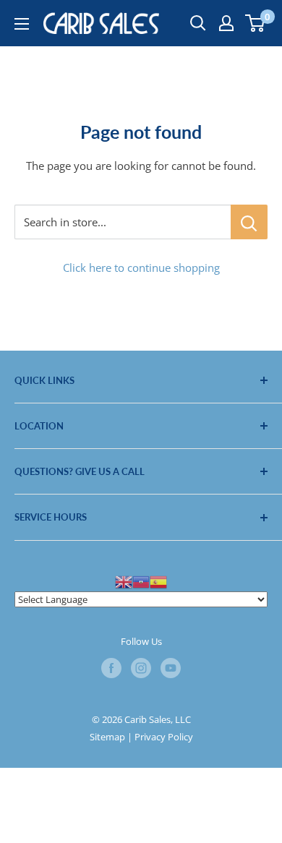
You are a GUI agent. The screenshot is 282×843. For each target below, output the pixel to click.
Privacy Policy (163, 736)
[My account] (226, 23)
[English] (123, 581)
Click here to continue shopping (141, 267)
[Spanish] (158, 581)
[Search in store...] (249, 222)
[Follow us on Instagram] (141, 668)
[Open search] (198, 23)
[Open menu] (21, 24)
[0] (256, 23)
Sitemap (107, 736)
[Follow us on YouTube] (171, 668)
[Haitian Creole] (141, 581)
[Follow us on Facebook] (111, 668)
